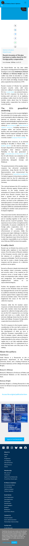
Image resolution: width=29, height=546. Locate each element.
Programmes (7, 458)
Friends (6, 466)
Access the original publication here (14, 394)
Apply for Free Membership (14, 439)
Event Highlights (8, 505)
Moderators (7, 509)
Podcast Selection (8, 491)
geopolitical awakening (20, 174)
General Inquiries (8, 517)
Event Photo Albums (9, 511)
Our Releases (7, 460)
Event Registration (8, 497)
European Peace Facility (19, 137)
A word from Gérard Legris (10, 479)
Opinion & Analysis (8, 50)
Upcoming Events (8, 499)
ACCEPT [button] (14, 542)
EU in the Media (8, 487)
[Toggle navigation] (25, 2)
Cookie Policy (5, 539)
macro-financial (11, 125)
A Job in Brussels (8, 528)
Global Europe (7, 52)
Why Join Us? (7, 472)
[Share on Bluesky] (15, 34)
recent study (10, 92)
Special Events (7, 503)
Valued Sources (8, 464)
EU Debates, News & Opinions (12, 3)
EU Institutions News (9, 485)
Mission (6, 454)
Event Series (7, 501)
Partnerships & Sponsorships (11, 521)
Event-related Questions (10, 519)
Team (5, 456)
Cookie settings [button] (6, 542)
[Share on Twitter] (15, 25)
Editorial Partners (8, 462)
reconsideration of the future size (15, 154)
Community (7, 474)
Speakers (6, 507)
